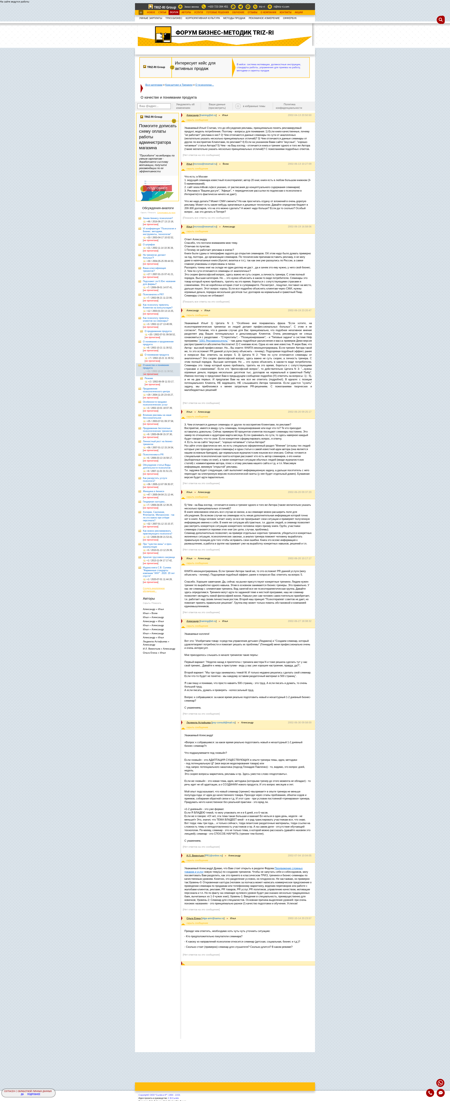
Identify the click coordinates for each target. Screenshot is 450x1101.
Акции (299, 12)
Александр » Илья (153, 609)
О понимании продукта (157, 354)
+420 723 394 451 (218, 6)
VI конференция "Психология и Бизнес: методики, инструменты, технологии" (159, 231)
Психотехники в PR (153, 454)
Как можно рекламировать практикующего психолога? (157, 532)
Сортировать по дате (166, 213)
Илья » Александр (153, 617)
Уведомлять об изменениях (185, 106)
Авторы (186, 12)
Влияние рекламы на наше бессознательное (157, 416)
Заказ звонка (191, 6)
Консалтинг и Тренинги (178, 84)
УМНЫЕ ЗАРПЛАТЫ (150, 18)
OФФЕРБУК (290, 18)
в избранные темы (254, 106)
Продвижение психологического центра (156, 390)
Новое (151, 12)
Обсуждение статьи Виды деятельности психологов (157, 466)
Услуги (198, 12)
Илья (189, 163)
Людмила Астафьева (199, 722)
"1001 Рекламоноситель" (213, 340)
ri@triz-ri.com (281, 6)
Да (22, 1094)
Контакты (285, 12)
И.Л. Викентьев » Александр (159, 648)
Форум (174, 12)
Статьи (162, 12)
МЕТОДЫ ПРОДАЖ (234, 18)
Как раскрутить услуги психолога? (155, 479)
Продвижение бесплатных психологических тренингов (157, 429)
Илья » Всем (150, 613)
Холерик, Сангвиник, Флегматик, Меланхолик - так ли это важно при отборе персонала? (158, 516)
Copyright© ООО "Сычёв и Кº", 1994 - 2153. (160, 1095)
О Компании (268, 12)
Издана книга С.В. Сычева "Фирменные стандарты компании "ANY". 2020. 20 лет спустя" (159, 571)
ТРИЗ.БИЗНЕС (173, 18)
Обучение (238, 12)
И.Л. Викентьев (195, 855)
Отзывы (252, 12)
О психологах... (204, 84)
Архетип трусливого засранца (159, 557)
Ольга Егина (194, 918)
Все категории (153, 84)
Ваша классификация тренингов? (154, 269)
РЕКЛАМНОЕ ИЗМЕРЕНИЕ (264, 18)
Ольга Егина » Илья (154, 652)
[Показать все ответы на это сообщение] (206, 217)
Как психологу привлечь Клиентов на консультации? (157, 306)
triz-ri (262, 6)
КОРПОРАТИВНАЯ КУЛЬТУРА (203, 18)
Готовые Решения (217, 12)
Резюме (149, 378)
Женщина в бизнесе (153, 491)
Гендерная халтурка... (154, 501)
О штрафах (149, 244)
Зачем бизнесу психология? (158, 218)
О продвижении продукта (158, 331)
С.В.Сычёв (173, 1098)
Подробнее (33, 1094)
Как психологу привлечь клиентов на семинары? (156, 319)
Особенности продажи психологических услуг (155, 403)
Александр (193, 115)
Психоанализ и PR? (153, 294)
